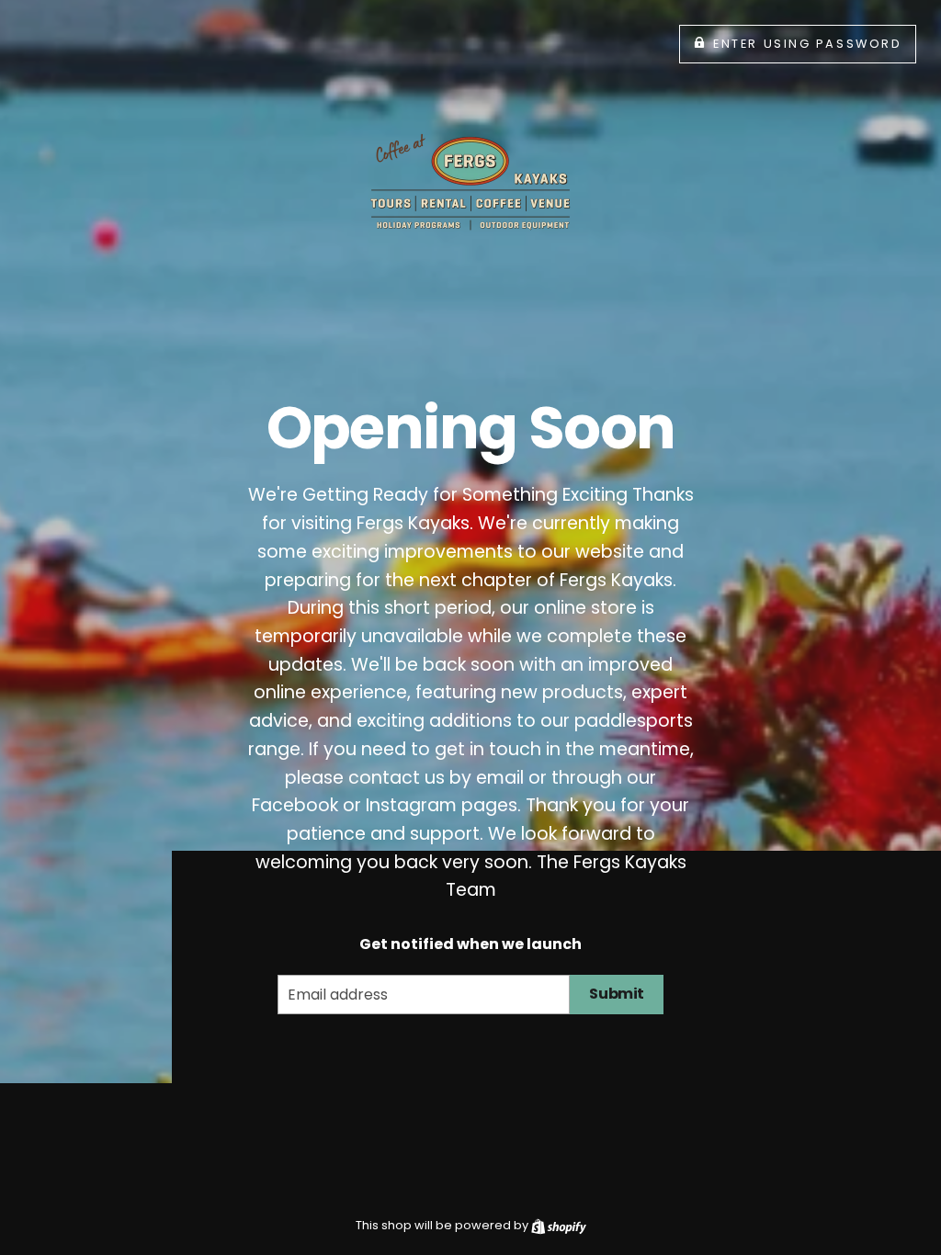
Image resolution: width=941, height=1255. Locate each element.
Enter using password (807, 43)
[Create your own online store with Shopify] (558, 1225)
